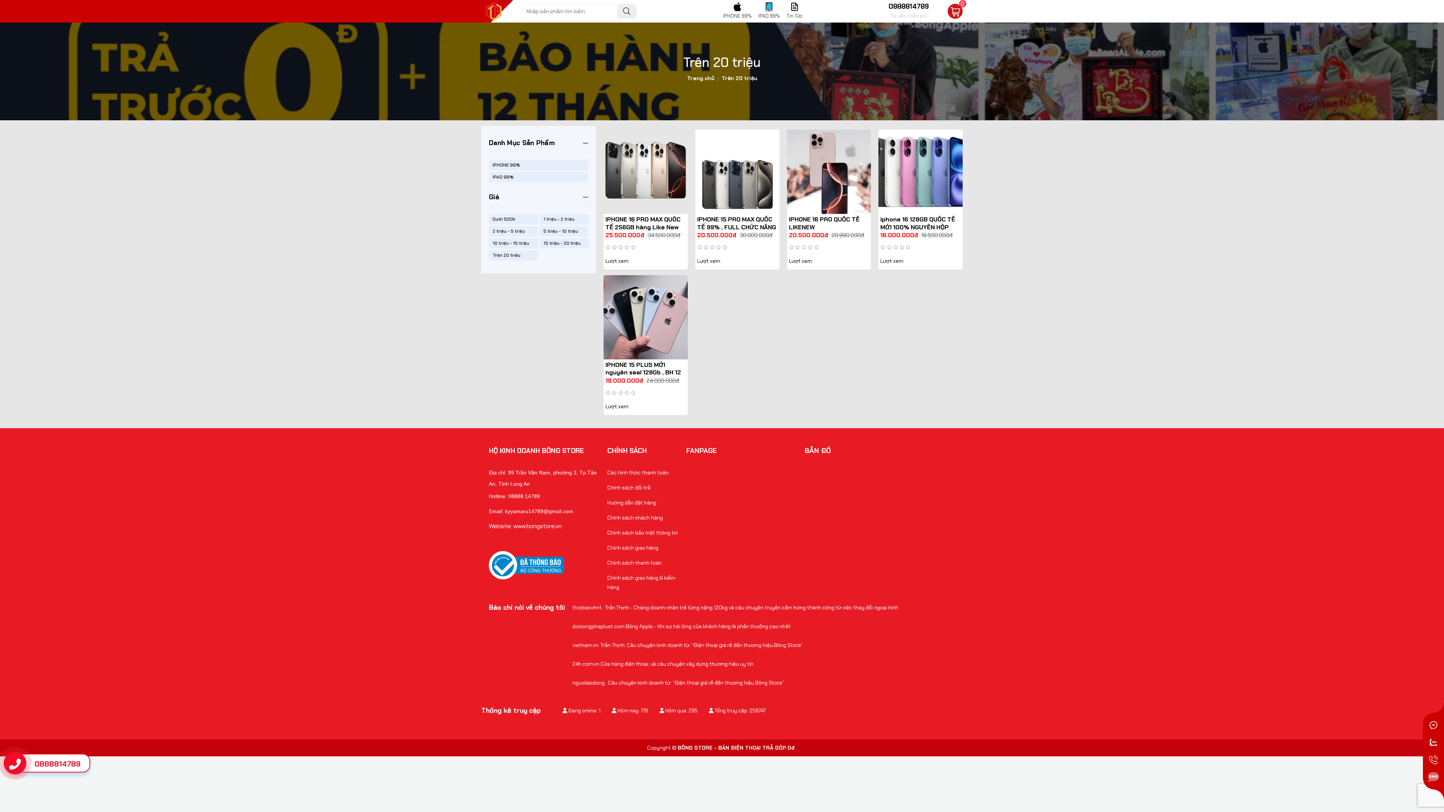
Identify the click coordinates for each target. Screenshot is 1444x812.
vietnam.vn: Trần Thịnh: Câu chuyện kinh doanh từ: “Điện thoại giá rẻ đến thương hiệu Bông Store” (687, 645)
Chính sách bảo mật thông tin (642, 532)
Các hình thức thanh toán (638, 472)
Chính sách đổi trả (629, 487)
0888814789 (57, 764)
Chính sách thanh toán (634, 562)
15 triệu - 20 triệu (562, 243)
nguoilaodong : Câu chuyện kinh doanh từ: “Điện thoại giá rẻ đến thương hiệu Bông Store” (678, 682)
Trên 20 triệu (506, 255)
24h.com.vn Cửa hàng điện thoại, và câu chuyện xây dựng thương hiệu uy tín (663, 664)
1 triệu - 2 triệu (559, 219)
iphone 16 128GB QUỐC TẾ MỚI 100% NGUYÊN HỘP (917, 223)
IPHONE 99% (506, 165)
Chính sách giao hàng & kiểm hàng (641, 582)
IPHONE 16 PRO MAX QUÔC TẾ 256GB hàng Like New (643, 223)
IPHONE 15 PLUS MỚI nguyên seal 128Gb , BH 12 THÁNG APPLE (643, 373)
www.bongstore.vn (537, 526)
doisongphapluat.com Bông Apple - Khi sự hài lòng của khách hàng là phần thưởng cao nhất (681, 626)
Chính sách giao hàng (632, 547)
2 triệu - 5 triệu (509, 231)
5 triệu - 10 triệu (560, 231)
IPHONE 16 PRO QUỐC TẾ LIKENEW (824, 223)
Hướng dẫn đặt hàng (631, 502)
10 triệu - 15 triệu (511, 243)
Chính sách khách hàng (635, 517)
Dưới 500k (504, 219)
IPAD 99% (503, 177)
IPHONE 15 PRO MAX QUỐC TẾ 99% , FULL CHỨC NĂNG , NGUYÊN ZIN (736, 227)
